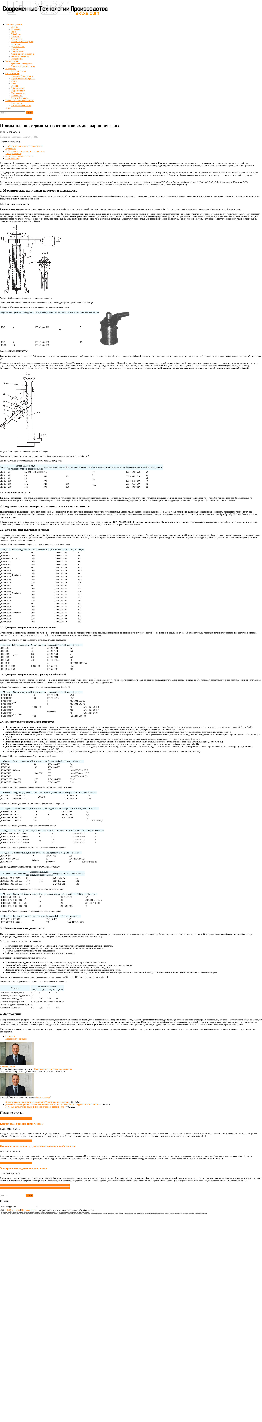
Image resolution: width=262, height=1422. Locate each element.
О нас (8, 108)
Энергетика (10, 68)
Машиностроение (13, 24)
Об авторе (10, 1036)
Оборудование (17, 51)
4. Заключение (12, 158)
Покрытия (15, 36)
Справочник (17, 59)
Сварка (14, 27)
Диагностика (17, 39)
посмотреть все (43, 1097)
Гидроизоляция (18, 91)
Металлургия (11, 61)
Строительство (12, 73)
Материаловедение (20, 56)
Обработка (16, 34)
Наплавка (15, 29)
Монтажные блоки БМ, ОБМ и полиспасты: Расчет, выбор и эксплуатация (35, 1185)
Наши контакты (28, 1210)
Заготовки (15, 44)
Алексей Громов (7, 1067)
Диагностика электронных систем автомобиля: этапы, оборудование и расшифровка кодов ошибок (51, 1104)
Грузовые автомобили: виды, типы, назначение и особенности (34, 1107)
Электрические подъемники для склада (23, 1168)
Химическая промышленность (19, 100)
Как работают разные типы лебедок (21, 1123)
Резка (13, 32)
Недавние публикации (16, 1039)
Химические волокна (21, 105)
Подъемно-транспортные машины (16, 119)
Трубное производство (21, 64)
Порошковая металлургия (23, 66)
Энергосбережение (20, 98)
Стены (14, 81)
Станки (14, 49)
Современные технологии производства (53, 1069)
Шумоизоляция (18, 93)
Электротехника (18, 71)
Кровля (14, 86)
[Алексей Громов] (17, 1064)
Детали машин (18, 46)
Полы (13, 83)
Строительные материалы (23, 78)
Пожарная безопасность (22, 76)
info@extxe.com (12, 1210)
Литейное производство (22, 41)
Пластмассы (16, 103)
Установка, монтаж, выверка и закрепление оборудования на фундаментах (35, 1188)
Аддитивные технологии (22, 54)
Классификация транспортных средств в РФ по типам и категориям (37, 1102)
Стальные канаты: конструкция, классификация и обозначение (38, 1146)
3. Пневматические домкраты (19, 156)
